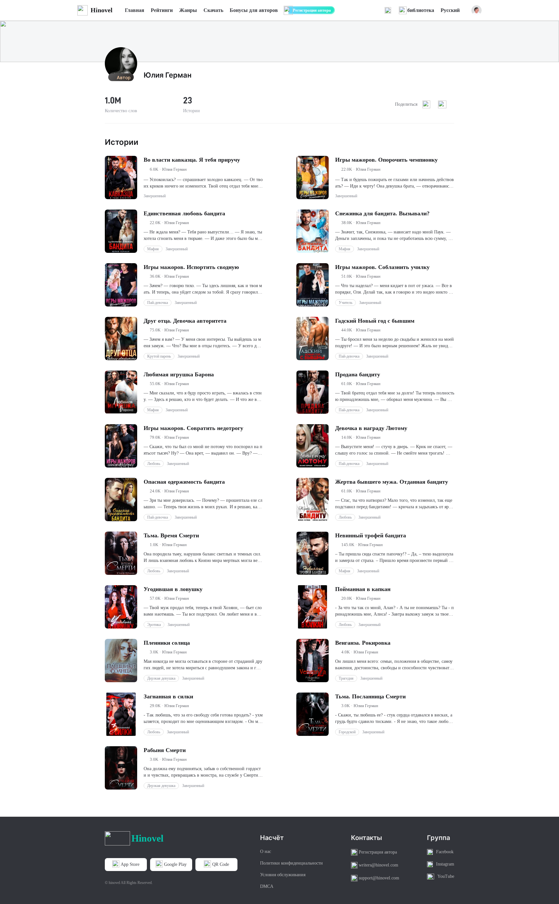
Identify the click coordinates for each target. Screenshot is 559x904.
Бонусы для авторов (254, 10)
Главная (134, 10)
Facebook (445, 851)
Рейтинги (162, 10)
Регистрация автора (312, 10)
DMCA (266, 886)
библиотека (420, 10)
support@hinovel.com (379, 878)
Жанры (188, 10)
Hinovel (102, 10)
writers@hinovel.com (378, 865)
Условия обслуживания (282, 874)
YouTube (445, 876)
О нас (265, 851)
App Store (130, 864)
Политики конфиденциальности (291, 863)
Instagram (445, 864)
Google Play (175, 864)
